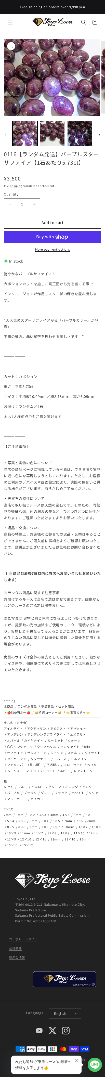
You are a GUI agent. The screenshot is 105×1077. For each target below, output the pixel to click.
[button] (10, 22)
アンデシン (15, 734)
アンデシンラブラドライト (46, 734)
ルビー (65, 771)
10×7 (82, 827)
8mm (91, 821)
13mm (55, 839)
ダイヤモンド (16, 759)
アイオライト (13, 728)
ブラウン (30, 792)
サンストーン (36, 752)
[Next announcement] (95, 6)
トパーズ (60, 759)
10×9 (11, 833)
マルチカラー (16, 799)
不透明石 (53, 764)
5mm (78, 814)
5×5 (21, 821)
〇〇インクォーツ (20, 746)
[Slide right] (99, 134)
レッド (9, 786)
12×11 (40, 839)
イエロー (37, 786)
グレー (45, 792)
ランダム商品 (27, 706)
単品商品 (47, 706)
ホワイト (78, 792)
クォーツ (74, 740)
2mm (8, 814)
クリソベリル (46, 746)
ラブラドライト (44, 771)
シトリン (56, 752)
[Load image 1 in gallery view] (24, 133)
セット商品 (66, 706)
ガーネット (55, 740)
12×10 (25, 839)
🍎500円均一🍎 (19, 712)
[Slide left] (5, 134)
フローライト (73, 764)
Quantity (11, 194)
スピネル (74, 752)
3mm (20, 814)
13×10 (69, 839)
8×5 (10, 827)
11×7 (38, 833)
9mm (33, 827)
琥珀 (87, 746)
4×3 (66, 814)
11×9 (65, 833)
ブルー (22, 786)
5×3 (89, 814)
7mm (68, 821)
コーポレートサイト (23, 939)
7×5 (79, 821)
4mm (54, 814)
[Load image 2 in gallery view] (52, 133)
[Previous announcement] (9, 6)
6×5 (56, 821)
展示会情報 (17, 957)
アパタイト (78, 728)
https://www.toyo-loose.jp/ (64, 979)
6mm (33, 821)
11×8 (51, 833)
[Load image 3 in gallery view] (79, 133)
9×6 (45, 827)
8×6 (21, 827)
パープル (13, 792)
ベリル (92, 764)
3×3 (42, 814)
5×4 (10, 821)
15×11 (12, 845)
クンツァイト (70, 746)
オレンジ (71, 786)
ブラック (61, 792)
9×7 (56, 827)
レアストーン (83, 771)
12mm (94, 833)
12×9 (11, 839)
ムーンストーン (18, 771)
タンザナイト (40, 759)
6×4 (45, 821)
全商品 (9, 706)
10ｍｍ (69, 827)
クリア (93, 792)
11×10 (79, 833)
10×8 (96, 827)
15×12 (27, 845)
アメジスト (58, 728)
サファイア (15, 752)
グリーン (54, 786)
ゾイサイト (93, 752)
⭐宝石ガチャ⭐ (78, 712)
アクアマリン (36, 728)
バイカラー (39, 799)
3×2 (31, 814)
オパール (13, 740)
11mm (25, 833)
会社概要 (15, 948)
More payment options (52, 249)
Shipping (16, 186)
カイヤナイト (33, 740)
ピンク (87, 786)
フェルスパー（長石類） (24, 764)
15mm (84, 839)
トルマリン (79, 759)
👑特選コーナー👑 (48, 712)
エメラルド (78, 734)
